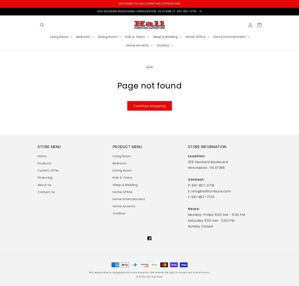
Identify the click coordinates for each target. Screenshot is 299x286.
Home (42, 156)
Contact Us (46, 192)
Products (44, 163)
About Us (44, 185)
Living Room (122, 156)
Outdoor (119, 213)
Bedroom (120, 163)
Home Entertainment (129, 199)
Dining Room (122, 170)
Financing (45, 178)
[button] (42, 25)
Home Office (123, 192)
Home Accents (124, 206)
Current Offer (48, 170)
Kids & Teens (122, 178)
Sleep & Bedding (125, 185)
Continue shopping (149, 106)
